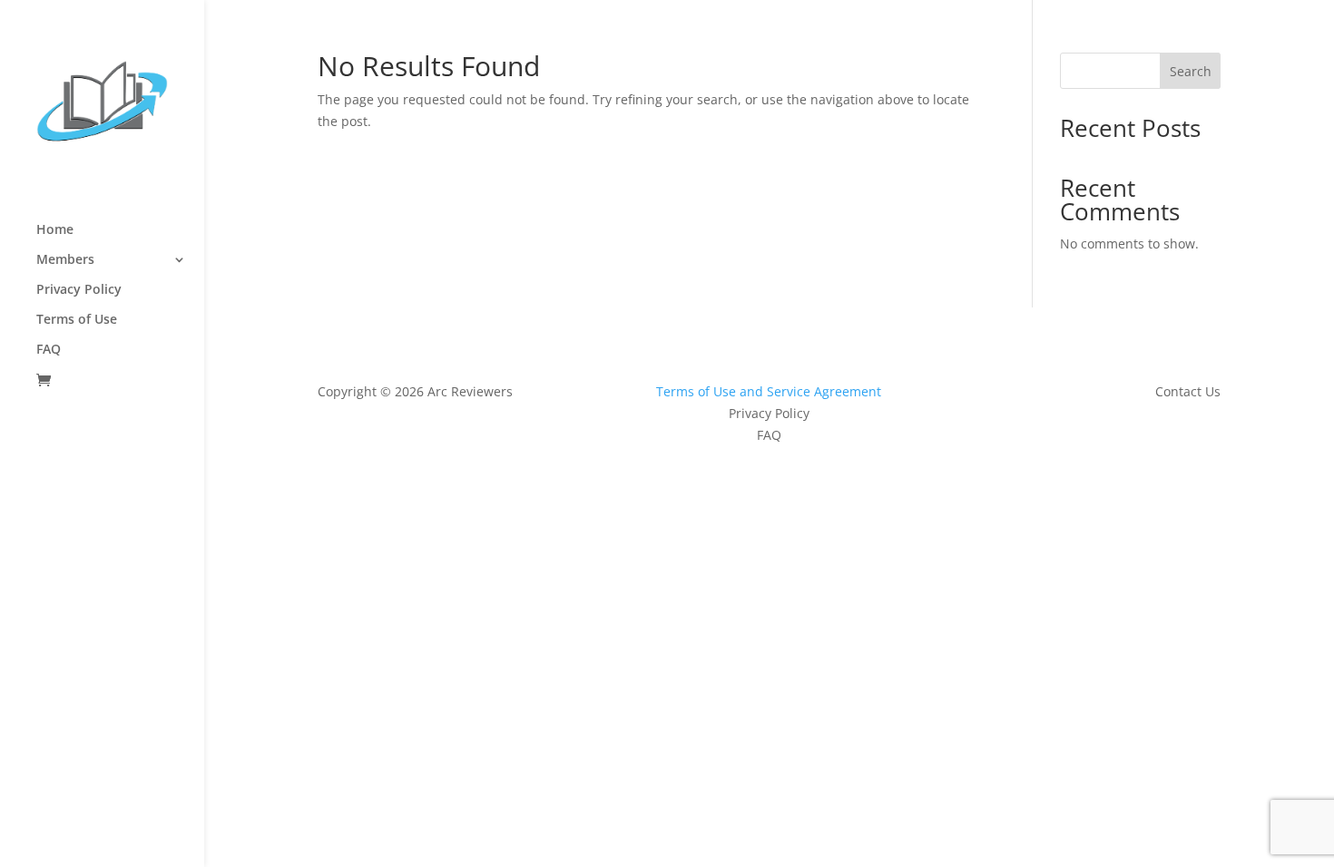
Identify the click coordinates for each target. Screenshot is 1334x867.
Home (55, 230)
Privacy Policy (79, 290)
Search (1190, 71)
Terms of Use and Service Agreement (768, 391)
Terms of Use (76, 320)
